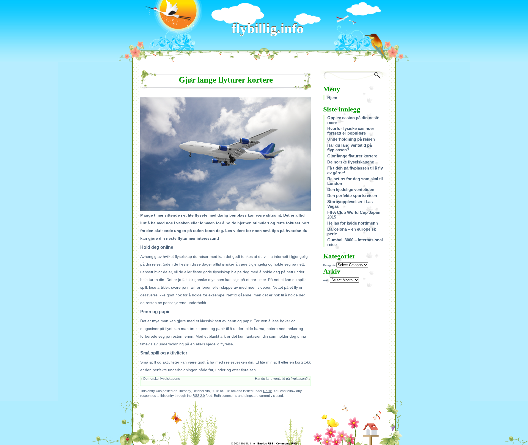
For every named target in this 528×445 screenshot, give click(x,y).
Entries (265, 443)
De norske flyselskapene (161, 379)
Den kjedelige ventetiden (350, 189)
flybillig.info (268, 28)
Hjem (332, 97)
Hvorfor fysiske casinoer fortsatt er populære (350, 130)
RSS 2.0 (199, 395)
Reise (267, 391)
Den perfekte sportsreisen (352, 195)
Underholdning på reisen (351, 139)
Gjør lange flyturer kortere (352, 156)
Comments (286, 443)
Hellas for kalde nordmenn (352, 223)
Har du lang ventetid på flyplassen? (281, 379)
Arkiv (326, 280)
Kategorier (329, 265)
